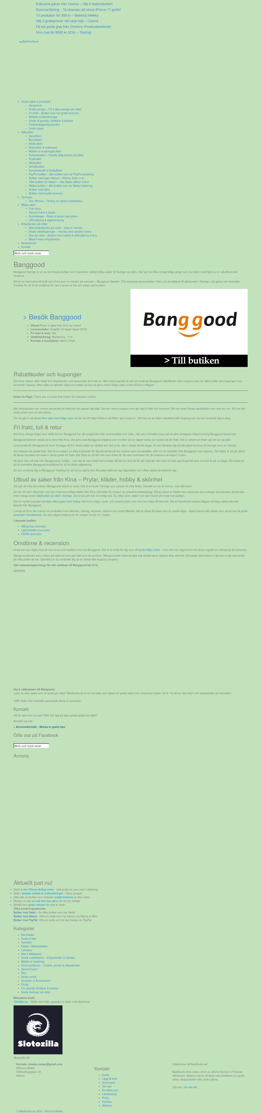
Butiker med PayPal (25, 920)
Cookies (107, 1101)
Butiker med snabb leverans (46, 193)
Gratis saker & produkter (36, 101)
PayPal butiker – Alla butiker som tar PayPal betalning (61, 174)
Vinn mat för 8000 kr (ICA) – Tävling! (63, 32)
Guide (105, 1075)
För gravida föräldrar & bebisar (39, 988)
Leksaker (26, 950)
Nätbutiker (27, 132)
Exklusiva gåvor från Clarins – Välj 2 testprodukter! (74, 3)
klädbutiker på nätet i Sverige (54, 496)
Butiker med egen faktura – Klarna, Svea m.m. (57, 178)
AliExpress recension (33, 526)
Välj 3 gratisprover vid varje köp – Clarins (67, 20)
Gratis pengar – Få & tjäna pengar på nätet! (55, 109)
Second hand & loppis (42, 212)
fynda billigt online (149, 550)
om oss (37, 715)
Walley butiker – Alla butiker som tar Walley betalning (60, 186)
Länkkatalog (109, 1094)
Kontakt (25, 247)
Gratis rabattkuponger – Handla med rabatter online (60, 231)
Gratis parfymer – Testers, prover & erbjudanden (50, 965)
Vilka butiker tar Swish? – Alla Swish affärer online (59, 182)
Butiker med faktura (25, 916)
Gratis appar (36, 128)
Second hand (29, 969)
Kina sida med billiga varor (58, 418)
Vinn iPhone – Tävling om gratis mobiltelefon (56, 201)
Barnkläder (35, 140)
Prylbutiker (35, 159)
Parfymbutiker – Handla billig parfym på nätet (56, 155)
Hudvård (26, 942)
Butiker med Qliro (39, 189)
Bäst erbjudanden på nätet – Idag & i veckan (56, 228)
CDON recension (31, 534)
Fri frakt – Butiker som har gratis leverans (54, 113)
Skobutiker (35, 163)
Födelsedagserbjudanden (44, 124)
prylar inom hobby (69, 501)
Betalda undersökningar (43, 117)
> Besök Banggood (52, 316)
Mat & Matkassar (31, 954)
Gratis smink (28, 977)
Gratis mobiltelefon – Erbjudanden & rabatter (48, 958)
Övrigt (24, 984)
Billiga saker (28, 205)
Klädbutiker (35, 143)
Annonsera (108, 1082)
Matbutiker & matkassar (43, 147)
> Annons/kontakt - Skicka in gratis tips (39, 727)
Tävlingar (26, 197)
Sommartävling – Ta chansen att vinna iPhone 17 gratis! (78, 9)
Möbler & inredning (32, 961)
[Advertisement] (128, 73)
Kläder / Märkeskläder (34, 946)
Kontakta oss (110, 1090)
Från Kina (35, 208)
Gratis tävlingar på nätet (35, 992)
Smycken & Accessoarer (36, 980)
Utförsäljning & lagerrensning (46, 220)
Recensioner (28, 243)
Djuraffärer (35, 136)
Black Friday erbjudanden (44, 239)
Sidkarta (107, 1105)
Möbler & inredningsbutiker (45, 151)
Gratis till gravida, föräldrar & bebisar (51, 121)
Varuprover (35, 105)
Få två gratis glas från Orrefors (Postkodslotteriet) (73, 26)
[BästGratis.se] (29, 41)
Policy (105, 1098)
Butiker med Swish (25, 912)
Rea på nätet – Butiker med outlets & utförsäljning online (63, 235)
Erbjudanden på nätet (34, 224)
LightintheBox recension (35, 530)
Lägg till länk (109, 1079)
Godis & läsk (28, 938)
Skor (24, 973)
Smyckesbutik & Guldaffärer (45, 170)
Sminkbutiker (37, 166)
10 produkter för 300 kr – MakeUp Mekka (67, 15)
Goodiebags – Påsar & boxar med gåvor (53, 216)
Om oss (106, 1086)
